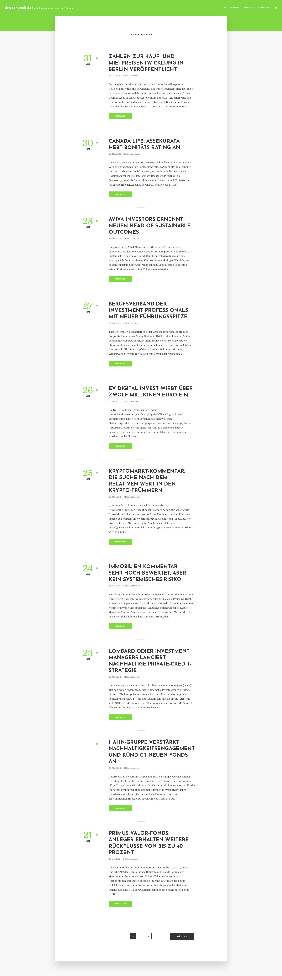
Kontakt (235, 8)
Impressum (249, 8)
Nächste (181, 936)
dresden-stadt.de (18, 8)
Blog (223, 8)
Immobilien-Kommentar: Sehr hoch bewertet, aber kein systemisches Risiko (147, 573)
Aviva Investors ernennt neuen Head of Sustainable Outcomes (150, 226)
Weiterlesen (120, 116)
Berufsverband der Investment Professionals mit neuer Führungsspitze (148, 311)
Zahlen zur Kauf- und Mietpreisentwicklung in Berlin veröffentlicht (146, 63)
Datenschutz (264, 8)
